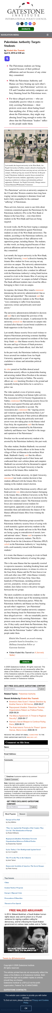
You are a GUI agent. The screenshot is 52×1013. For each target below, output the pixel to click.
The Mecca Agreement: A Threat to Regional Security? (27, 717)
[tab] (11, 814)
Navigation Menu (10, 35)
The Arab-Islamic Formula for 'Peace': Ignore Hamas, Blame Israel (27, 728)
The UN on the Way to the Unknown (18, 857)
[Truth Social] (7, 61)
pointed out (17, 321)
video (8, 369)
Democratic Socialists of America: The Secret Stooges (25, 866)
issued (25, 258)
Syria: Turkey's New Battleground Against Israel (23, 849)
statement (40, 290)
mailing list (32, 737)
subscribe (33, 734)
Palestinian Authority (27, 693)
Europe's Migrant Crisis (13, 893)
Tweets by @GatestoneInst (14, 958)
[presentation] (10, 814)
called (6, 544)
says (16, 341)
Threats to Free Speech (13, 903)
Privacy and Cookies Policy (36, 1001)
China (7, 882)
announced (8, 478)
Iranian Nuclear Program (14, 887)
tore (18, 491)
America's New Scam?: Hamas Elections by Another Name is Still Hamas (27, 702)
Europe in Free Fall (13, 819)
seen (15, 381)
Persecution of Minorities (13, 898)
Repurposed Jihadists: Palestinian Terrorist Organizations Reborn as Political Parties (26, 708)
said (38, 295)
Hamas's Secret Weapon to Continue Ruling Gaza (27, 722)
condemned (15, 400)
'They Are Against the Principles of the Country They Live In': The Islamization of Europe (25, 829)
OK (26, 1008)
